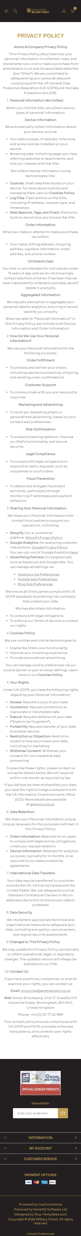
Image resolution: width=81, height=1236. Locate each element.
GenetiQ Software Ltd (50, 1209)
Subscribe (63, 1113)
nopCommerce (50, 1204)
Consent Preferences (41, 1233)
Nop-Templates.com (50, 1214)
